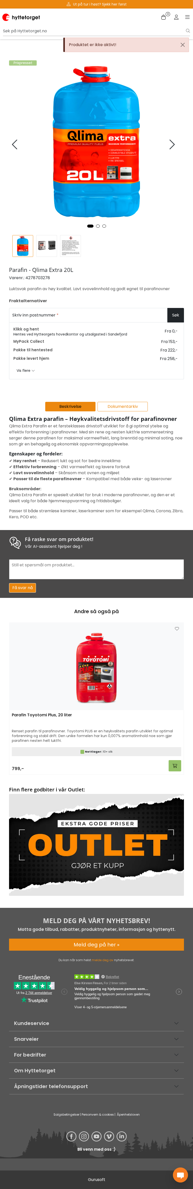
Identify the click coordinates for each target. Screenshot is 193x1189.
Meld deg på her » (96, 944)
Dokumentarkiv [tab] (123, 406)
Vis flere (24, 370)
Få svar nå (22, 588)
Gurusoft (96, 1179)
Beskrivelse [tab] (70, 406)
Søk (175, 315)
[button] (90, 226)
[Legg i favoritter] (177, 628)
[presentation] (15, 144)
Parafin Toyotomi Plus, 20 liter (42, 715)
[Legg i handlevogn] (175, 765)
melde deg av (102, 960)
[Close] (183, 45)
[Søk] (188, 31)
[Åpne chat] (180, 1174)
